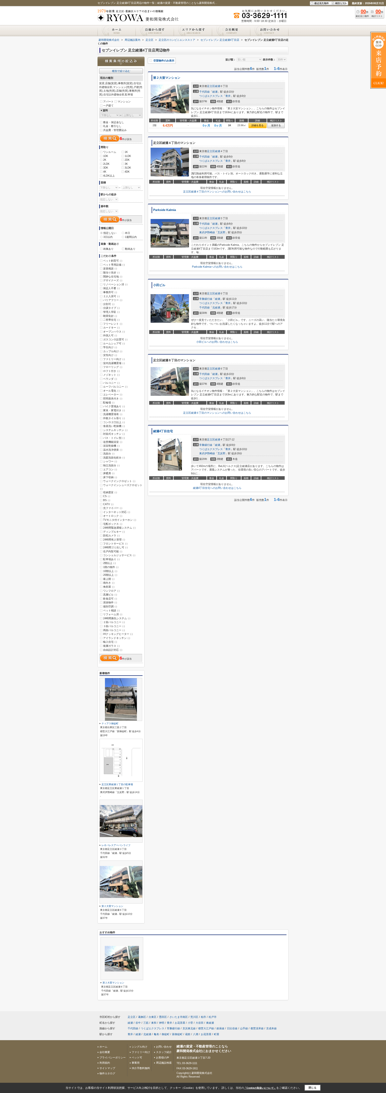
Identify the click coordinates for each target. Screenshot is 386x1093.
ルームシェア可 (114, 343)
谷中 (138, 1022)
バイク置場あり (114, 406)
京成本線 (271, 1028)
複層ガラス (111, 645)
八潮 (195, 1034)
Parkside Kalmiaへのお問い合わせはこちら (217, 266)
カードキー (111, 327)
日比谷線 (232, 1028)
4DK (127, 171)
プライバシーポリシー (113, 1057)
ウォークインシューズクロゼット (121, 487)
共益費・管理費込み (115, 130)
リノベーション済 (115, 284)
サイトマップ (107, 1068)
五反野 (221, 232)
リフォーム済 (112, 614)
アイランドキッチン (116, 638)
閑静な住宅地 (112, 276)
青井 (228, 95)
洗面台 (108, 453)
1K (126, 152)
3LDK (128, 167)
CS (106, 496)
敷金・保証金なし (113, 122)
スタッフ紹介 (164, 1052)
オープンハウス (114, 331)
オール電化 (111, 390)
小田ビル (159, 285)
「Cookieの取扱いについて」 (260, 1088)
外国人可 (110, 335)
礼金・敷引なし (112, 126)
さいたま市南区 (178, 1016)
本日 (127, 232)
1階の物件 (110, 567)
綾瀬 (217, 86)
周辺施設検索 (164, 1062)
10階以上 (110, 571)
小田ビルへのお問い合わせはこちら (217, 341)
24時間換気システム (116, 618)
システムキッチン (115, 430)
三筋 (146, 1022)
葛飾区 (142, 1016)
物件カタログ (107, 1073)
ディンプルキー (114, 531)
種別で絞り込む (121, 71)
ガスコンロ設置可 (115, 339)
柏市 (203, 1016)
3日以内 (108, 236)
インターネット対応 (116, 512)
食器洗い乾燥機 (114, 426)
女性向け (110, 355)
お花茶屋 (180, 1022)
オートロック (112, 515)
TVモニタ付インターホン (119, 519)
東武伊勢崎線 (207, 232)
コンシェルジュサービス (119, 555)
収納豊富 (110, 492)
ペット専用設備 (114, 264)
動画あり (130, 248)
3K (126, 163)
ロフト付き (111, 371)
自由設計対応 (112, 649)
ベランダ (110, 378)
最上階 (108, 578)
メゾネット (111, 374)
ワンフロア (111, 590)
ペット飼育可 (112, 260)
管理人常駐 (111, 311)
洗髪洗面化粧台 (114, 457)
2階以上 (109, 563)
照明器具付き (112, 398)
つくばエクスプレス (211, 95)
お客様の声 (162, 1057)
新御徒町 (177, 1034)
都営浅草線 (257, 1028)
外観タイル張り (114, 418)
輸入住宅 (110, 641)
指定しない (109, 232)
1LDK (128, 156)
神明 (161, 1022)
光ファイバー (112, 508)
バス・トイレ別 (114, 437)
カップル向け (112, 351)
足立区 (211, 86)
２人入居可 (111, 296)
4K (104, 171)
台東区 (152, 1016)
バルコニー (111, 382)
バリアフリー (112, 300)
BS (106, 500)
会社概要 (105, 1052)
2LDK (106, 163)
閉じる (312, 1087)
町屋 (216, 1034)
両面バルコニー (114, 630)
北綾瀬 (216, 307)
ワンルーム (109, 152)
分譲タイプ (111, 307)
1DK (105, 156)
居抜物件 (110, 602)
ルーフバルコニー (115, 386)
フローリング (112, 366)
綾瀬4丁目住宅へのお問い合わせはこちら (217, 487)
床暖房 (108, 473)
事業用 (136, 1062)
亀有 (156, 1034)
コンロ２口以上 (114, 422)
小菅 (190, 1022)
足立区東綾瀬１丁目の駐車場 (117, 784)
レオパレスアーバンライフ (116, 845)
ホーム (103, 1046)
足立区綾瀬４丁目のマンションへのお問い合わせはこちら (217, 191)
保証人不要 (111, 288)
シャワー (110, 461)
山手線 (244, 1028)
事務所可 (110, 292)
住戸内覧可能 (112, 551)
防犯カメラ (111, 535)
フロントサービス (115, 543)
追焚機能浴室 (112, 441)
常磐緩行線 (205, 298)
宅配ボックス (112, 523)
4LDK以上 (109, 175)
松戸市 (213, 1016)
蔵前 (187, 1034)
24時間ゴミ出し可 (115, 547)
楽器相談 (110, 268)
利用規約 (105, 1062)
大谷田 (199, 1022)
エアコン (110, 469)
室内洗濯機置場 (114, 363)
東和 (153, 1022)
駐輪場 (108, 402)
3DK (105, 167)
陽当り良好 (111, 272)
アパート (108, 101)
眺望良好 (110, 315)
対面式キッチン (114, 433)
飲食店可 (110, 598)
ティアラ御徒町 (110, 723)
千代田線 (204, 91)
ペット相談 (111, 610)
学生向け (110, 347)
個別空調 (110, 606)
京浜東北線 (189, 1028)
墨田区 (163, 1016)
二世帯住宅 (111, 319)
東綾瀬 (210, 1022)
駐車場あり (111, 559)
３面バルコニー (114, 626)
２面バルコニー (114, 622)
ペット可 (137, 1057)
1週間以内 (131, 236)
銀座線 (220, 1028)
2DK (127, 159)
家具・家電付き (114, 410)
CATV (108, 504)
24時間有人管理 (114, 539)
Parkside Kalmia (164, 210)
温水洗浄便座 (112, 449)
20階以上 (110, 574)
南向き (108, 582)
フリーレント (112, 323)
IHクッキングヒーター (118, 634)
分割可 (108, 304)
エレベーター (112, 394)
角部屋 (108, 586)
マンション (124, 101)
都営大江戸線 (206, 1028)
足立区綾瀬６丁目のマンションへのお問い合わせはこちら (217, 412)
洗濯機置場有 (112, 414)
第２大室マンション (166, 77)
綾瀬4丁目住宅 (163, 431)
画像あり (108, 248)
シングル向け (139, 1046)
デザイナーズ (112, 280)
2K (104, 159)
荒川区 (194, 1016)
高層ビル (110, 594)
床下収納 (110, 477)
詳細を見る (258, 125)
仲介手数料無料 (141, 1068)
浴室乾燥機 (111, 445)
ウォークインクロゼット (119, 481)
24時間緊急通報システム (119, 527)
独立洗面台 (111, 465)
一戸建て (108, 105)
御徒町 (165, 1034)
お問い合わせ (164, 1046)
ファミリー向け (114, 359)
